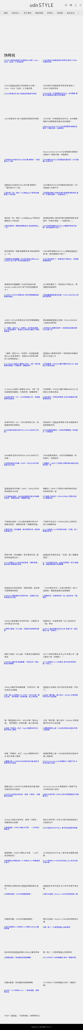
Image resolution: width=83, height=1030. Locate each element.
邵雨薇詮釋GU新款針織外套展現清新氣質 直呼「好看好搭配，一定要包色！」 (61, 219)
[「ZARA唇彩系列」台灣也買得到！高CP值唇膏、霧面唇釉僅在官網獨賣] (61, 574)
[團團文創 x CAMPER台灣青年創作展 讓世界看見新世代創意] (22, 772)
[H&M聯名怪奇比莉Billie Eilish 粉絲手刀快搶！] (22, 441)
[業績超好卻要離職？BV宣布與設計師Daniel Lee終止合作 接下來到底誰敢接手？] (22, 270)
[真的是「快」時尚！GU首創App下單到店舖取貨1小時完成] (22, 204)
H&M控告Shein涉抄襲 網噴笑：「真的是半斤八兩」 (21, 186)
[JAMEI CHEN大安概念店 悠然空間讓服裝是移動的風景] (22, 306)
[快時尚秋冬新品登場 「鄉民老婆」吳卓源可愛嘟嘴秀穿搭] (22, 574)
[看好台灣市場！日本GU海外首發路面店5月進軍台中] (61, 805)
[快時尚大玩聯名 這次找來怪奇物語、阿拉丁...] (61, 673)
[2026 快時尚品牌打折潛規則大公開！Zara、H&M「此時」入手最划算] (22, 71)
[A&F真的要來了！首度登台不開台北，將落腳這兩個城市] (61, 270)
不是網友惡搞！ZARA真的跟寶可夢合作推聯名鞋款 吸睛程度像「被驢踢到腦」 (21, 523)
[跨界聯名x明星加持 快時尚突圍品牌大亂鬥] (22, 872)
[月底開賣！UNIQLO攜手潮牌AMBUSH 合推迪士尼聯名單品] (61, 375)
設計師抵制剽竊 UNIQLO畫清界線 (21, 952)
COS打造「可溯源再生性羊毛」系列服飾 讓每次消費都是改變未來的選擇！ (60, 120)
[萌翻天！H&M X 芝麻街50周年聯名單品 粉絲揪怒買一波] (61, 474)
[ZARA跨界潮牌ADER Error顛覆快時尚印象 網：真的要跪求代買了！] (61, 237)
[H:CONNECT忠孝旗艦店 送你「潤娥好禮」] (61, 968)
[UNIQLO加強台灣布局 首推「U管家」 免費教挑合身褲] (22, 805)
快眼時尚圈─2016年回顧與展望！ (19, 919)
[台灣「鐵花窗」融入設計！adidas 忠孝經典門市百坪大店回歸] (61, 706)
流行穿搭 (27, 13)
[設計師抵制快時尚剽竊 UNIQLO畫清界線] (22, 938)
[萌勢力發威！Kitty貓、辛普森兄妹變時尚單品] (22, 640)
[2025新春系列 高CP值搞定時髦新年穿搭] (22, 105)
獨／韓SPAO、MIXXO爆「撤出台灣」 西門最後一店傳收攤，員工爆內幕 (21, 721)
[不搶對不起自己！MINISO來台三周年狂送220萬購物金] (61, 507)
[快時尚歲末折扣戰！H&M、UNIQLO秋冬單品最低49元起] (22, 474)
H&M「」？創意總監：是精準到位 (22, 1015)
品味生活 (70, 13)
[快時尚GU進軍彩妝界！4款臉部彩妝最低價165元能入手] (61, 339)
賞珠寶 (60, 13)
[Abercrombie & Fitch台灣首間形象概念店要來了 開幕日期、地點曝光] (61, 138)
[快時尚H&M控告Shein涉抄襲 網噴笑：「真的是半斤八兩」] (22, 171)
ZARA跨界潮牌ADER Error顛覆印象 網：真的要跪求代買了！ (60, 252)
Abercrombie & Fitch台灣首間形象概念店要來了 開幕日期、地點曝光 (60, 153)
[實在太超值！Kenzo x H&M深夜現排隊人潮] (61, 905)
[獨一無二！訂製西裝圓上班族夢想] (61, 938)
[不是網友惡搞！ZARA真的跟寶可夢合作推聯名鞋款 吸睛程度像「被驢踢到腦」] (22, 507)
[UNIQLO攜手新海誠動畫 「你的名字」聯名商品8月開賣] (22, 673)
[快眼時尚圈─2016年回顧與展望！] (22, 905)
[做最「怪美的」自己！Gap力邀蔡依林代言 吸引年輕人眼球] (22, 739)
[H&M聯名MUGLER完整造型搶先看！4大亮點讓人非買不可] (61, 171)
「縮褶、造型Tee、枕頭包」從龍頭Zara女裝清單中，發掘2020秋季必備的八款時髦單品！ (21, 356)
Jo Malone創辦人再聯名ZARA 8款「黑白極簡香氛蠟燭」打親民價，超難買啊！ (21, 390)
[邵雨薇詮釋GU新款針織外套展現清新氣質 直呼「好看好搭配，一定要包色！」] (61, 204)
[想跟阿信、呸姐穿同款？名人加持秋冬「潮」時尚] (61, 607)
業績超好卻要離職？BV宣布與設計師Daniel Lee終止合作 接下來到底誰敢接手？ (21, 287)
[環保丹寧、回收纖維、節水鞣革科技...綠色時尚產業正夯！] (22, 541)
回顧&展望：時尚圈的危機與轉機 (18, 982)
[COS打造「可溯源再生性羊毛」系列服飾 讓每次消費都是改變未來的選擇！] (61, 105)
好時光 (50, 13)
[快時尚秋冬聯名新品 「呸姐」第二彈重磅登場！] (61, 541)
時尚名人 (16, 13)
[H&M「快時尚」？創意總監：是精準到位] (22, 1001)
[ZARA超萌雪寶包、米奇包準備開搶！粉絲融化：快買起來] (61, 441)
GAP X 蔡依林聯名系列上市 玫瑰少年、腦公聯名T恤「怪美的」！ (60, 655)
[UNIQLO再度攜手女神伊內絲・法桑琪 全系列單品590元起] (22, 607)
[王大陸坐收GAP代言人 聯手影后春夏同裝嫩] (61, 839)
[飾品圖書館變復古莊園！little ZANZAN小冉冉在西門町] (61, 306)
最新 (6, 13)
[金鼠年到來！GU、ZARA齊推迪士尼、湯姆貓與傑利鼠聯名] (22, 408)
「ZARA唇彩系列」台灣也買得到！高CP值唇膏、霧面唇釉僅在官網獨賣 (60, 589)
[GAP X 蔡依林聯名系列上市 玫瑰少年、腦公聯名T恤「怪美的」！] (61, 640)
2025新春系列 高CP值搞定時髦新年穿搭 (21, 118)
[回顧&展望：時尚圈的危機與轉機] (22, 968)
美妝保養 (39, 13)
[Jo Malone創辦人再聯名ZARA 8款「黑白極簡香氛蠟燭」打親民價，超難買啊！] (22, 375)
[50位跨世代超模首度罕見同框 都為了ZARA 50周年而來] (61, 71)
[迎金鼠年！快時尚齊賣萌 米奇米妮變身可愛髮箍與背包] (61, 408)
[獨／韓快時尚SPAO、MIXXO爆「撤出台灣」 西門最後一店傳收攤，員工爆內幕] (22, 706)
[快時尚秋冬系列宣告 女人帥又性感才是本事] (61, 872)
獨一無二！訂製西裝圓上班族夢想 (57, 952)
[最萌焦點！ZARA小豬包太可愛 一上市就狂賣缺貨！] (22, 839)
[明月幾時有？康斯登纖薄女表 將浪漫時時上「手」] (22, 237)
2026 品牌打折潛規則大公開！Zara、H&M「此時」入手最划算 (20, 87)
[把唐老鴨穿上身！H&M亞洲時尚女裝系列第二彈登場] (61, 739)
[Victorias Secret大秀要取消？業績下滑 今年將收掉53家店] (61, 772)
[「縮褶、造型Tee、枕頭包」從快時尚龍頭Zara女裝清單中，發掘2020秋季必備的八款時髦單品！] (22, 339)
